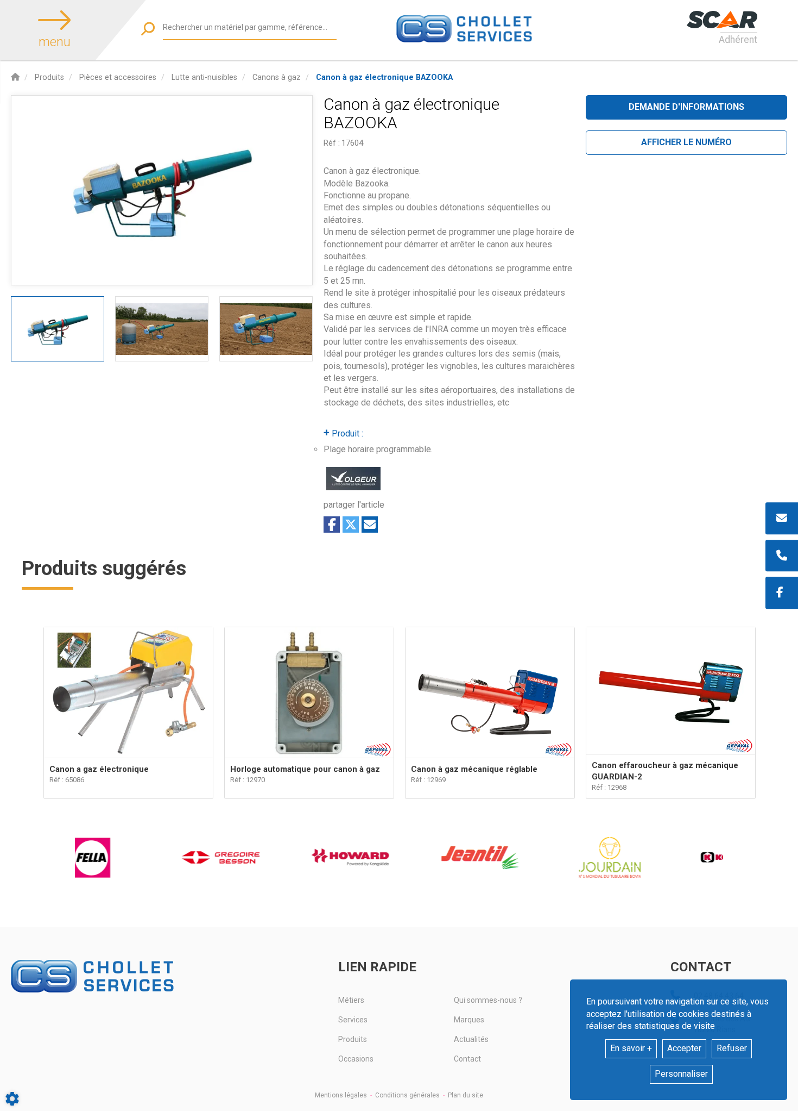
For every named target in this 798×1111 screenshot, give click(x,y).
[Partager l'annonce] (370, 524)
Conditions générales (407, 1095)
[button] (384, 77)
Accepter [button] (684, 1048)
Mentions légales (341, 1095)
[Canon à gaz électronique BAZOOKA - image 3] (266, 328)
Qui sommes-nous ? (488, 1000)
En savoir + (631, 1048)
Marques (469, 1019)
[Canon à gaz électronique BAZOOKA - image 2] (161, 328)
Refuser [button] (732, 1048)
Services (353, 1019)
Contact (467, 1058)
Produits (352, 1039)
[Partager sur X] (351, 524)
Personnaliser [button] (681, 1074)
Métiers (351, 1000)
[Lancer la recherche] (148, 28)
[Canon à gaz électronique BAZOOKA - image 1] (57, 328)
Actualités (471, 1039)
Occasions (355, 1058)
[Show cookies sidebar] (12, 1099)
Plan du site (465, 1095)
